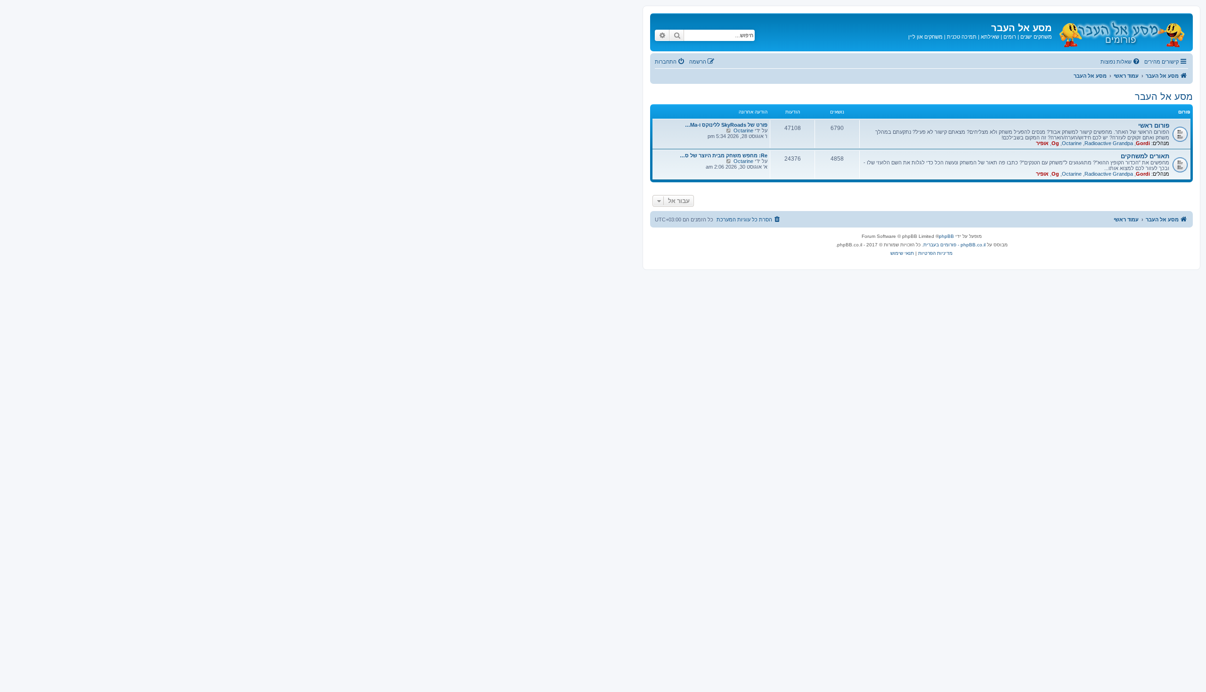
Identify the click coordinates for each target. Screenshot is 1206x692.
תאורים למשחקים (1145, 156)
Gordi (1143, 143)
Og (1055, 143)
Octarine (1072, 143)
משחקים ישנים (1036, 37)
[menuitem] (1120, 61)
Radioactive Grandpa (1108, 143)
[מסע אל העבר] (1121, 32)
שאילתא (990, 37)
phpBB (946, 236)
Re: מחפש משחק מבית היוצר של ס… (723, 155)
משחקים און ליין (925, 37)
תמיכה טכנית (962, 37)
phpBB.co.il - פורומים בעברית (954, 244)
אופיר (1042, 143)
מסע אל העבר (1164, 96)
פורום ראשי (1153, 125)
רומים (1009, 37)
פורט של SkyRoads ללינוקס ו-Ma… (726, 125)
